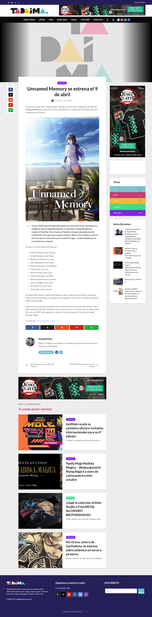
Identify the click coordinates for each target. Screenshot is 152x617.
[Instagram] (63, 594)
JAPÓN (42, 20)
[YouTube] (69, 594)
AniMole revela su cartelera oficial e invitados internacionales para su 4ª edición (84, 430)
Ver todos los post (46, 352)
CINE (51, 20)
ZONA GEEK (62, 20)
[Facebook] (74, 594)
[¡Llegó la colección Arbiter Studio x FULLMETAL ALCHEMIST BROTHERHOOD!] (40, 511)
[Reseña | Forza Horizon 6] (118, 281)
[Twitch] (86, 594)
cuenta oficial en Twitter (45, 321)
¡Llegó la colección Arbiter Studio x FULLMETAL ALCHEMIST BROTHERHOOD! (84, 509)
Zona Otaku (62, 83)
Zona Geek (70, 498)
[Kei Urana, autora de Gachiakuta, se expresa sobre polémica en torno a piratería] (40, 550)
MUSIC (74, 20)
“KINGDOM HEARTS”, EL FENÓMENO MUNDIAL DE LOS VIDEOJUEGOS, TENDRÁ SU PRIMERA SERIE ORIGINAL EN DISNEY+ (133, 236)
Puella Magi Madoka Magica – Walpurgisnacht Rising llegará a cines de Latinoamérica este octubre (83, 471)
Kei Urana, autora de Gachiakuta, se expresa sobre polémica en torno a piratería (84, 548)
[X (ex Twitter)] (57, 594)
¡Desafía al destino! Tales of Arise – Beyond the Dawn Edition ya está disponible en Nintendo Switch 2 (133, 294)
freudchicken (58, 100)
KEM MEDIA (85, 611)
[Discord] (80, 594)
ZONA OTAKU (29, 20)
